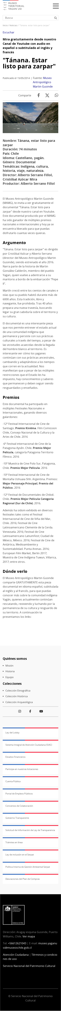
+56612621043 (17, 943)
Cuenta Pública (13, 781)
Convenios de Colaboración (19, 805)
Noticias (13, 25)
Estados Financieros (15, 756)
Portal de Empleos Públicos (19, 793)
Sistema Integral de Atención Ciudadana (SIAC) (28, 744)
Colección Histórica (16, 696)
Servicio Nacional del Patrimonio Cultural (29, 966)
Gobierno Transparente (17, 817)
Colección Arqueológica (19, 702)
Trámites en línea (14, 842)
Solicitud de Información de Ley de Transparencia (30, 830)
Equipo (9, 677)
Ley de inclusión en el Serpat (19, 854)
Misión (9, 665)
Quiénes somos (15, 658)
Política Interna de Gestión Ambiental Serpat (27, 866)
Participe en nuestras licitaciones (21, 769)
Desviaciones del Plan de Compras (22, 878)
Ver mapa (29, 936)
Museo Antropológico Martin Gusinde (43, 82)
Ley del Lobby (12, 732)
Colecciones (12, 683)
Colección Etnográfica (17, 690)
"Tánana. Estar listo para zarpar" (29, 63)
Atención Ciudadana (16, 955)
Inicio (5, 25)
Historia (10, 671)
